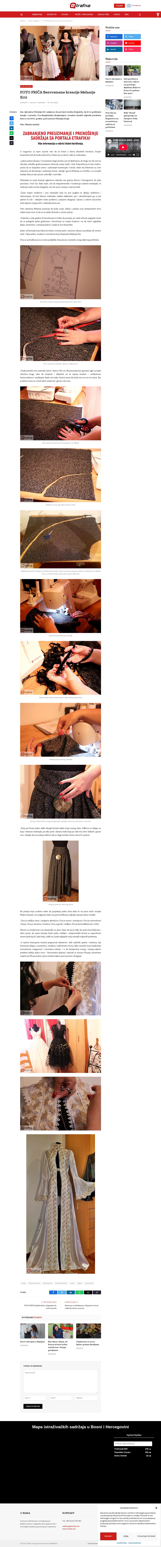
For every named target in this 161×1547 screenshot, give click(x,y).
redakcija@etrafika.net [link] (71, 1526)
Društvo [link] (52, 14)
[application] (123, 147)
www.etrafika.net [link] (69, 1529)
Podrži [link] (119, 6)
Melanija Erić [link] (47, 1283)
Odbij (125, 1536)
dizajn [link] (23, 1283)
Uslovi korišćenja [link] (134, 1543)
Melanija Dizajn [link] (34, 1283)
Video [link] (117, 14)
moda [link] (72, 1283)
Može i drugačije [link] (84, 14)
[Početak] (108, 155)
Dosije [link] (64, 14)
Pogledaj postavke (146, 1536)
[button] (156, 1508)
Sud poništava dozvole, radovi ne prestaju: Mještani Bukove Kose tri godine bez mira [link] (132, 86)
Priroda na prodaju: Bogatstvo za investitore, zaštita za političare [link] (111, 119)
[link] (158, 14)
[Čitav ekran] (138, 155)
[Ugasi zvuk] (134, 155)
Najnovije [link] (37, 14)
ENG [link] (127, 14)
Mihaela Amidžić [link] (61, 1283)
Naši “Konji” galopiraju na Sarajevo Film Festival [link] (130, 117)
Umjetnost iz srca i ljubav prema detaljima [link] (87, 1343)
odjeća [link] (79, 1283)
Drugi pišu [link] (103, 14)
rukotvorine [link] (89, 1283)
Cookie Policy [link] (122, 1543)
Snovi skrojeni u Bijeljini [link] (32, 1341)
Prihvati (108, 1536)
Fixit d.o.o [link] (54, 1543)
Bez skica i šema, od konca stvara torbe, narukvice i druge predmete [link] (58, 1346)
